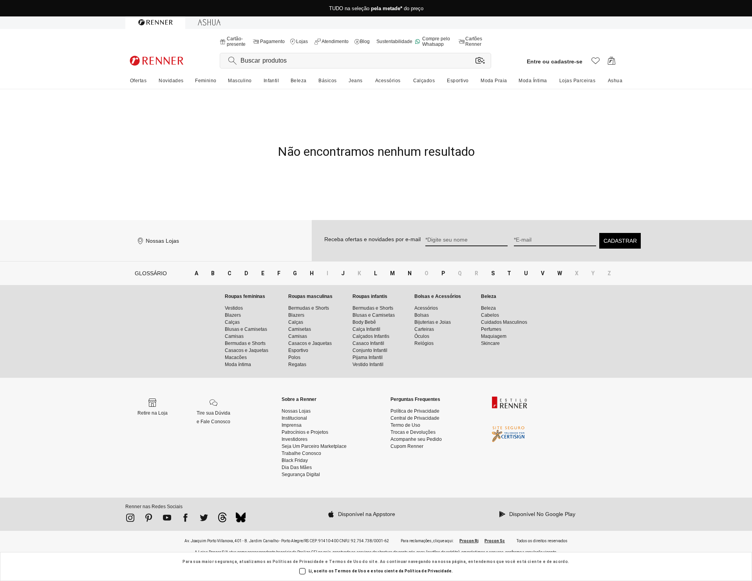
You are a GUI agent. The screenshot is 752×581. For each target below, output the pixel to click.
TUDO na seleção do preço (376, 8)
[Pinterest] (149, 519)
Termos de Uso (345, 561)
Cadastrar (620, 241)
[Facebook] (185, 519)
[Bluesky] (241, 519)
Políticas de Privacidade (298, 561)
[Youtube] (167, 519)
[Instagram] (130, 519)
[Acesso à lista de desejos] (595, 63)
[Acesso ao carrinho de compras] (611, 63)
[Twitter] (204, 519)
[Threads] (222, 519)
